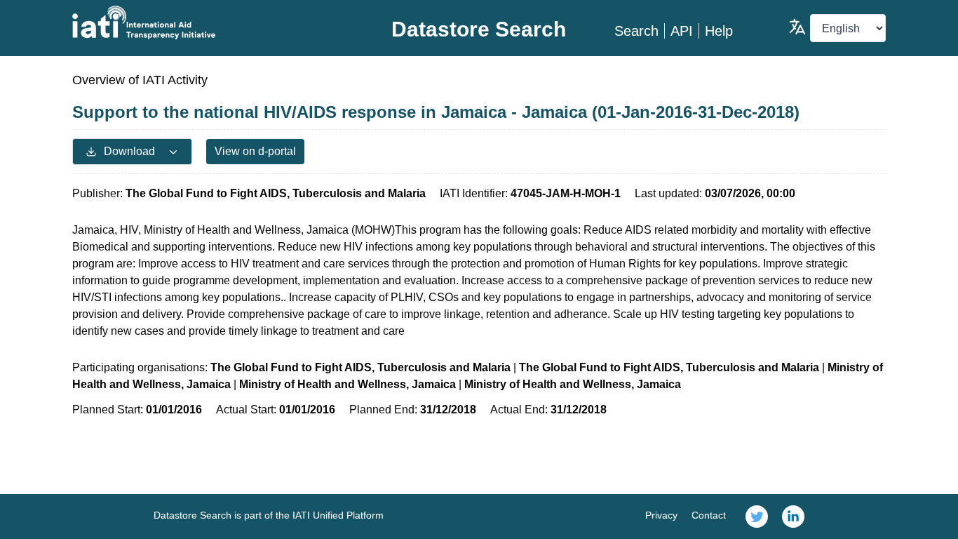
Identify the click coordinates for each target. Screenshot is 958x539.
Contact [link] (708, 515)
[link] (757, 516)
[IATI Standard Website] (208, 22)
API (681, 31)
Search (636, 31)
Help (719, 31)
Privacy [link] (661, 515)
